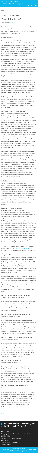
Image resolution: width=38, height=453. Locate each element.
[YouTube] (36, 6)
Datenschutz (32, 450)
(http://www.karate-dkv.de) (22, 248)
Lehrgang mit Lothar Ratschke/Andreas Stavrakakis (15, 434)
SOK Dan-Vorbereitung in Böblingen (11, 438)
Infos (11, 22)
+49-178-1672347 (13, 1)
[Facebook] (32, 6)
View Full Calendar (6, 444)
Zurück (3, 414)
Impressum (5, 450)
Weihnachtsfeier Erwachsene (9, 442)
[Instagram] (28, 6)
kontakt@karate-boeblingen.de (14, 4)
